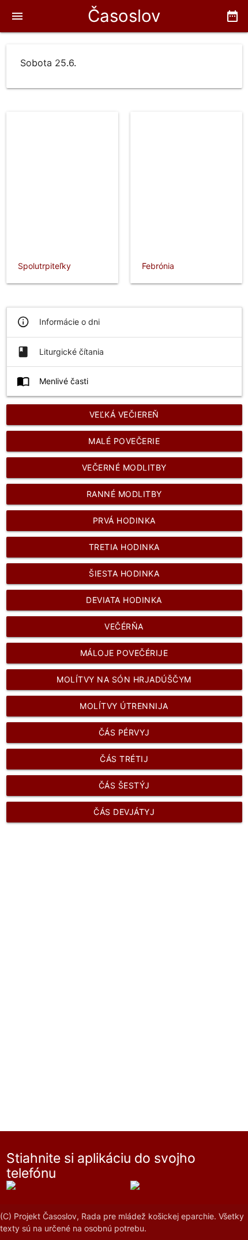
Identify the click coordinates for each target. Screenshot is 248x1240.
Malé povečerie (124, 441)
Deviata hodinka (124, 600)
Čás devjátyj (124, 812)
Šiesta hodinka (124, 573)
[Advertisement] (124, 963)
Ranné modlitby (124, 494)
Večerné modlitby (124, 467)
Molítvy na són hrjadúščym (124, 679)
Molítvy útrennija (124, 706)
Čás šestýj (124, 785)
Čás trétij (124, 759)
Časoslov (124, 16)
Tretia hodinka (124, 547)
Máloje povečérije (124, 653)
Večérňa (124, 626)
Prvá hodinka (124, 520)
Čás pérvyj (124, 732)
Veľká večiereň (124, 414)
